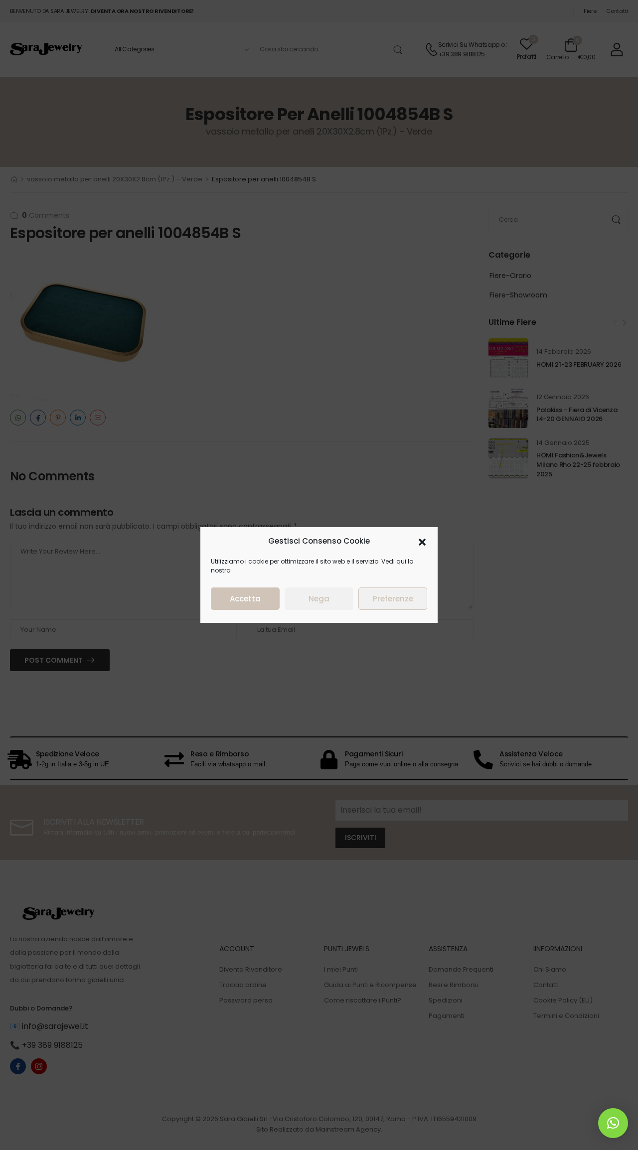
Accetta (245, 598)
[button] (422, 541)
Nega (319, 598)
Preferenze (393, 598)
